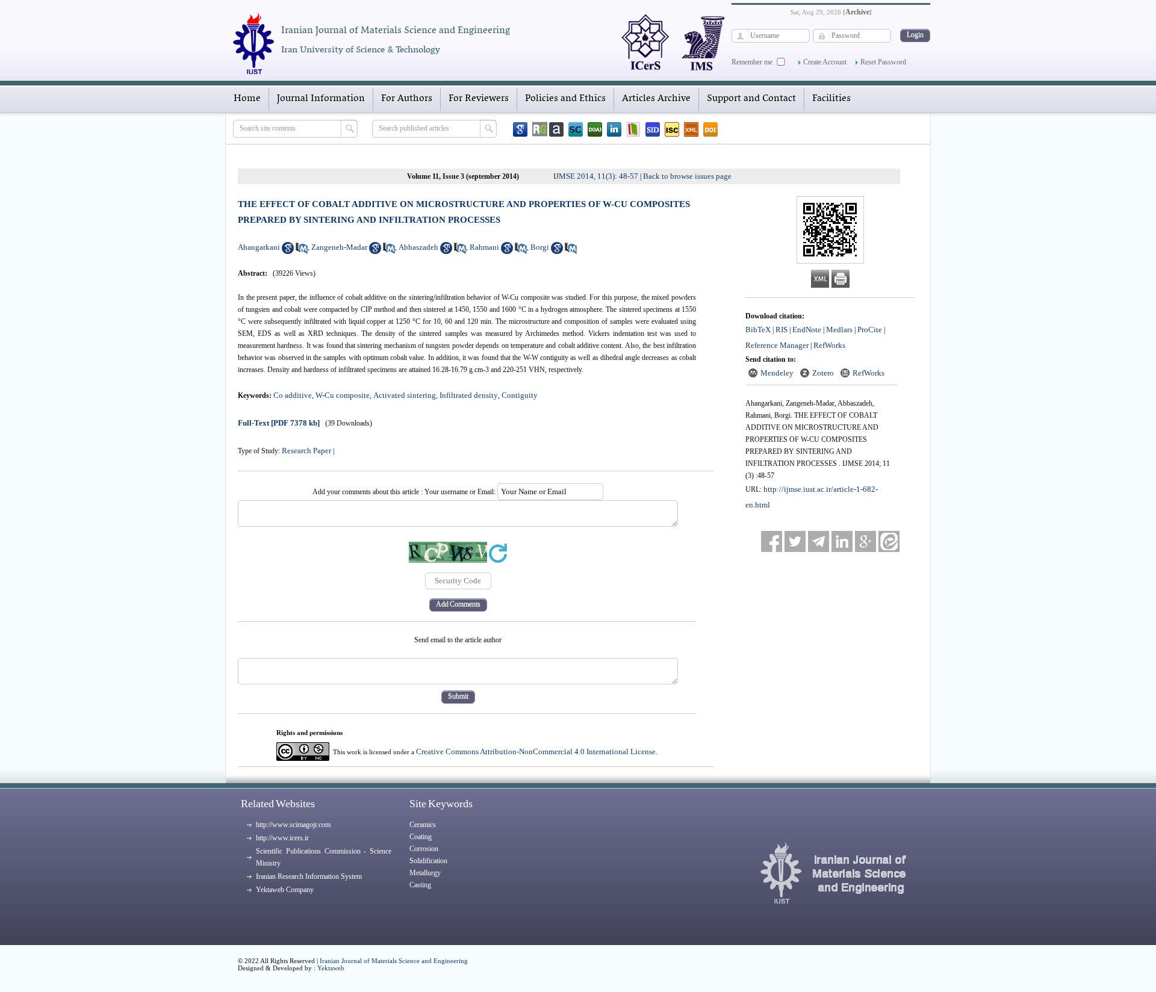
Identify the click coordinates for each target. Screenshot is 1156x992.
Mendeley (777, 372)
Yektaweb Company (285, 889)
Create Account (825, 62)
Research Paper (306, 450)
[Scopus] (575, 129)
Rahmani (484, 247)
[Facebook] (771, 541)
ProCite (869, 329)
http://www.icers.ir (282, 838)
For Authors (406, 98)
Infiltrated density (469, 395)
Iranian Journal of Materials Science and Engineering (394, 960)
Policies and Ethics (565, 98)
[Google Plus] (865, 541)
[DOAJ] (595, 129)
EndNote (806, 329)
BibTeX (758, 329)
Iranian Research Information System (309, 876)
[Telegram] (818, 541)
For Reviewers (479, 98)
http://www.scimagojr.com (293, 824)
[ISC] (672, 129)
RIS (781, 329)
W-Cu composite (342, 395)
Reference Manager (777, 345)
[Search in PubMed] (302, 251)
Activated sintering (404, 395)
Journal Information (321, 98)
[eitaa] (889, 541)
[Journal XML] (691, 129)
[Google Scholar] (520, 129)
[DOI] (710, 129)
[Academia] (556, 129)
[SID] (652, 129)
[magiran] (633, 129)
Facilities (831, 98)
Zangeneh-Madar (339, 247)
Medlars (839, 329)
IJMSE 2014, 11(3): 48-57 (595, 176)
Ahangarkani (259, 247)
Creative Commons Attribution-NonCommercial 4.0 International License (536, 751)
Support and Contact (751, 98)
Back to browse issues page (687, 176)
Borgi (539, 247)
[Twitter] (795, 541)
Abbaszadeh (418, 247)
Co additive (292, 395)
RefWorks (829, 345)
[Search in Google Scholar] (288, 251)
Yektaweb (330, 968)
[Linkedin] (614, 129)
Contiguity (520, 395)
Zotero (823, 372)
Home (247, 98)
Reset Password (883, 62)
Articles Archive (656, 98)
